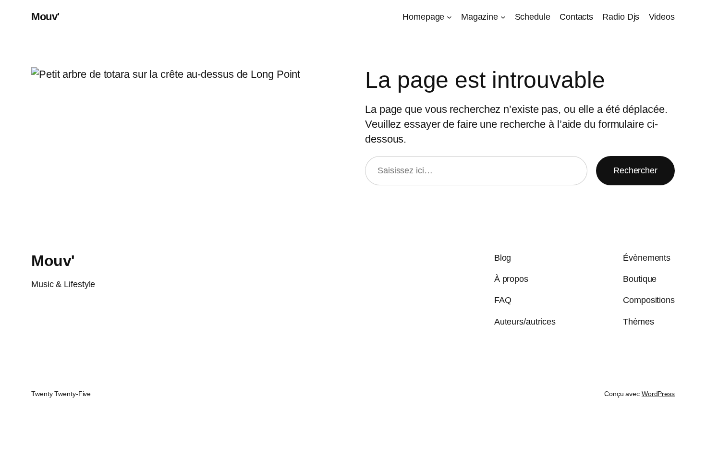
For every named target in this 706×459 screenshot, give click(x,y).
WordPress (658, 394)
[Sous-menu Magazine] (503, 17)
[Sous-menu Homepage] (449, 17)
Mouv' (45, 17)
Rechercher (635, 170)
